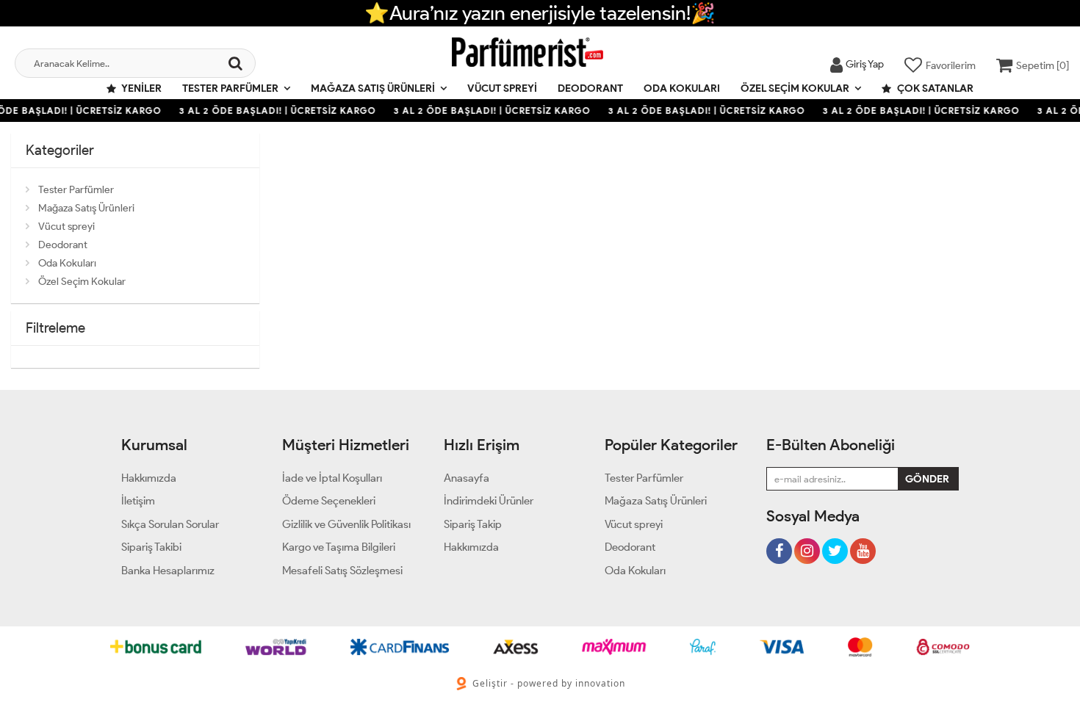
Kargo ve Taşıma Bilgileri (338, 547)
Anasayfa (466, 478)
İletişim (138, 500)
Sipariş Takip (473, 524)
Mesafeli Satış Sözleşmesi (342, 570)
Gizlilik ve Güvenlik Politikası (346, 524)
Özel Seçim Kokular (795, 88)
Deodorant (590, 88)
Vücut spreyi (502, 88)
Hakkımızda (148, 478)
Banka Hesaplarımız (168, 570)
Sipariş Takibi (151, 547)
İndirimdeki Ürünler (488, 500)
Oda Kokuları (682, 88)
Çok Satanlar (934, 88)
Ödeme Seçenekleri (328, 500)
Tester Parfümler (230, 88)
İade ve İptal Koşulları (332, 478)
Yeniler (141, 88)
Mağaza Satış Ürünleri (373, 88)
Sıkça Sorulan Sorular (170, 524)
